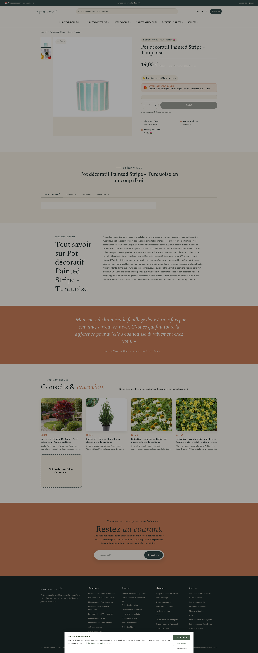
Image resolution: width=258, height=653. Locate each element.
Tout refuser (182, 643)
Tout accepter (181, 637)
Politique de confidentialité (99, 643)
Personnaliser (181, 649)
